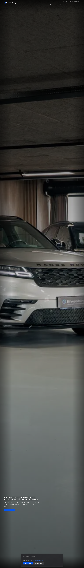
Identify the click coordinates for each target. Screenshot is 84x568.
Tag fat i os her (9, 510)
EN (78, 4)
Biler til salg (42, 4)
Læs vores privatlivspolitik (38, 560)
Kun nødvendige (39, 563)
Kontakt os (73, 4)
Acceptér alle (28, 563)
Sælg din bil (61, 4)
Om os (67, 4)
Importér (55, 4)
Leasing (49, 4)
